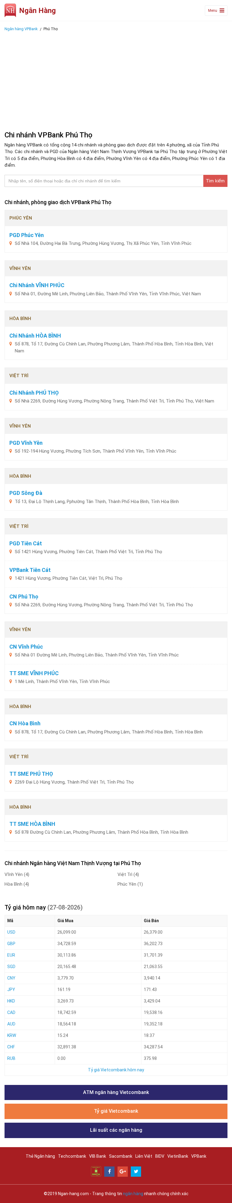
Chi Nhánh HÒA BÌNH (35, 335)
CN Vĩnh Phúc (26, 646)
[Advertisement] (116, 79)
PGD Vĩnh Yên (26, 443)
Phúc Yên (130, 884)
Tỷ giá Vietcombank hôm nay (116, 1069)
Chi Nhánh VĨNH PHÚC (36, 285)
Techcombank (72, 1156)
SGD (11, 966)
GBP (11, 943)
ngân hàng (133, 1193)
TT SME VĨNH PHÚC (34, 673)
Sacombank (120, 1156)
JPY (11, 989)
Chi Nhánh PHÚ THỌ (34, 393)
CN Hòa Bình (24, 723)
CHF (11, 1046)
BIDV (159, 1156)
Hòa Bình (17, 884)
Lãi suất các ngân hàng (116, 1130)
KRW (11, 1035)
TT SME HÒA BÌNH (32, 824)
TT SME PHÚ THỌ (31, 774)
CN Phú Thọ (23, 596)
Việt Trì (128, 874)
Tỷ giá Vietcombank (116, 1111)
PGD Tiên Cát (25, 543)
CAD (11, 1012)
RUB (11, 1058)
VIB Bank (97, 1156)
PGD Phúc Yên (26, 235)
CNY (11, 978)
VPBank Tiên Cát (30, 570)
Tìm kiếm (215, 180)
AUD (11, 1024)
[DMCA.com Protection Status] (96, 1171)
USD (11, 932)
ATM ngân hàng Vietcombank (116, 1092)
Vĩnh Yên (17, 874)
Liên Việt (143, 1156)
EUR (11, 955)
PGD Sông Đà (25, 493)
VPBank (198, 1156)
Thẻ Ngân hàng (40, 1156)
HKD (11, 1001)
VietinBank (177, 1156)
